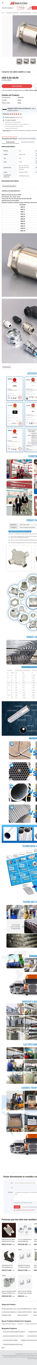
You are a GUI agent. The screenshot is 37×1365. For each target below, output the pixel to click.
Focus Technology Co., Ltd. (30, 1353)
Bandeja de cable (6, 1315)
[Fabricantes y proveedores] (18, 3)
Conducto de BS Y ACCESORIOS (25, 1312)
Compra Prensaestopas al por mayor (13, 1344)
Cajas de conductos (22, 1315)
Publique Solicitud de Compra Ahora (24, 1210)
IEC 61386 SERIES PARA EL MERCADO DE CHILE (25, 1309)
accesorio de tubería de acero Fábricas (13, 1336)
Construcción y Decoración (12, 12)
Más (3, 1347)
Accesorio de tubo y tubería (10, 1340)
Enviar (17, 1207)
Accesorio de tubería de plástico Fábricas (14, 1332)
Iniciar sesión (6, 130)
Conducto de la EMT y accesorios (9, 1309)
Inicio (3, 12)
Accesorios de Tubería (25, 12)
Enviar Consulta (17, 86)
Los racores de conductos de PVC (9, 1312)
